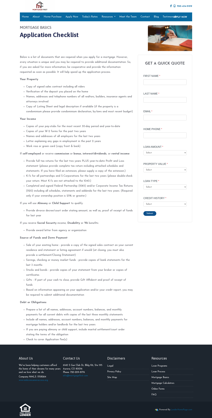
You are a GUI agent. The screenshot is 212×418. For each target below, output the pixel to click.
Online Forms (158, 389)
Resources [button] (108, 17)
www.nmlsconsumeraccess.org (33, 380)
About (36, 17)
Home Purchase (52, 17)
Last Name (151, 93)
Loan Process (158, 372)
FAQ (153, 395)
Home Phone (152, 129)
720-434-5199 (184, 6)
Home (25, 17)
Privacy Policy (114, 372)
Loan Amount (153, 147)
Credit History (154, 198)
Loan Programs (159, 366)
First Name (151, 76)
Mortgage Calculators (162, 383)
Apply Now (71, 17)
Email (147, 111)
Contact (145, 17)
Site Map (112, 377)
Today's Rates (90, 17)
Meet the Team (128, 17)
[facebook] (171, 6)
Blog (156, 17)
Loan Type (151, 181)
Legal (110, 366)
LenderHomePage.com (181, 410)
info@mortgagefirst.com (75, 376)
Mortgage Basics (160, 377)
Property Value (155, 164)
